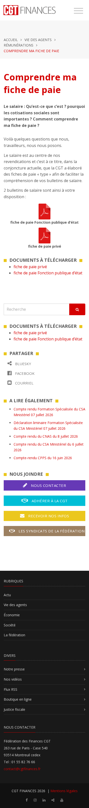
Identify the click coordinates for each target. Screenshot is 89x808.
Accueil (11, 39)
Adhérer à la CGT (49, 500)
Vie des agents (38, 39)
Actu (7, 595)
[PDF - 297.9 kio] (44, 235)
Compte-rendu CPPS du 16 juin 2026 (43, 457)
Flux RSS (10, 689)
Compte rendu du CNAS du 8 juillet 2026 (46, 436)
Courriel (23, 382)
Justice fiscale (14, 709)
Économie (12, 615)
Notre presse (14, 669)
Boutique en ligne (18, 699)
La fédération (14, 635)
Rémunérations (18, 45)
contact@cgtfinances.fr (22, 768)
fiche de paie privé (30, 266)
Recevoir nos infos (48, 515)
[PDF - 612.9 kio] (44, 211)
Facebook (24, 373)
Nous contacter (48, 485)
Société (10, 625)
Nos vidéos (13, 679)
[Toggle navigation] (78, 11)
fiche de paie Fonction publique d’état (48, 273)
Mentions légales (64, 790)
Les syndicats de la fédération (51, 530)
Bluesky (22, 363)
